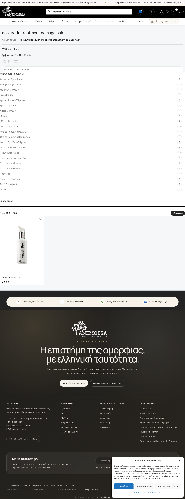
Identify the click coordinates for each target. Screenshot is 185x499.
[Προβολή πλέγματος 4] (16, 62)
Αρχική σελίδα (9, 39)
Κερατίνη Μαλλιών (9, 89)
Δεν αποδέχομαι (144, 486)
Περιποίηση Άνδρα (9, 152)
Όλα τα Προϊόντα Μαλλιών (13, 131)
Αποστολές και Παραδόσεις (152, 418)
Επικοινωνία (145, 408)
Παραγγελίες (106, 413)
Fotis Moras (103, 497)
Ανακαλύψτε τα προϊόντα (74, 383)
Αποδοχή (124, 486)
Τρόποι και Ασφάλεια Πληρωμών (155, 422)
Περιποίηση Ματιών (10, 163)
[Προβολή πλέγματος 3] (10, 62)
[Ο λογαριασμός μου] (161, 11)
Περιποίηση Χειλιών (10, 168)
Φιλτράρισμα (178, 213)
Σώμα (3, 189)
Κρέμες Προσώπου (9, 105)
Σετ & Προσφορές (9, 184)
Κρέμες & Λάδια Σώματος (13, 100)
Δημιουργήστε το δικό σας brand (107, 383)
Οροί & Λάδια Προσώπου (13, 147)
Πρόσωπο (5, 173)
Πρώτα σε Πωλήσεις (10, 179)
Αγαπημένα (105, 418)
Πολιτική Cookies (138, 492)
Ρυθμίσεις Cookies (92, 489)
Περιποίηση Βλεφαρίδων (13, 157)
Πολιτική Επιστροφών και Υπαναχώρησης (158, 427)
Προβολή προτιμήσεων (168, 486)
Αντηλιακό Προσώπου (11, 79)
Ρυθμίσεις (105, 422)
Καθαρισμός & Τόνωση (11, 84)
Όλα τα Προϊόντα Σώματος (14, 142)
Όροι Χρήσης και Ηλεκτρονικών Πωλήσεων (159, 441)
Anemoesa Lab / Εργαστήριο (22, 439)
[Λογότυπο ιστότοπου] (13, 11)
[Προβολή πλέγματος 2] (4, 62)
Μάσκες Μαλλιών (8, 121)
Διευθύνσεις (106, 427)
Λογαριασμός (106, 408)
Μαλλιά (4, 116)
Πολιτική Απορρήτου (154, 492)
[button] (179, 460)
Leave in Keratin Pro (12, 277)
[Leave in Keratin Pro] (22, 245)
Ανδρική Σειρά (67, 422)
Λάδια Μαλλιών (8, 110)
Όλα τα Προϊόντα (9, 126)
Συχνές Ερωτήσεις (148, 413)
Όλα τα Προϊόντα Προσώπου (15, 136)
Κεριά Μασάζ (6, 94)
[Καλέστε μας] (152, 11)
